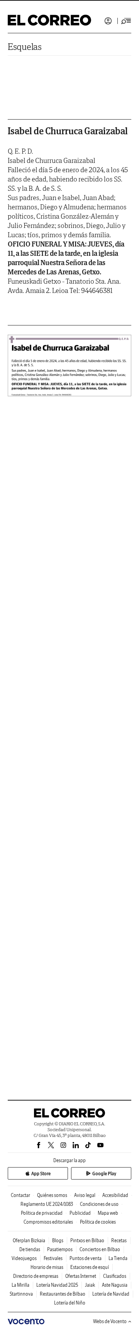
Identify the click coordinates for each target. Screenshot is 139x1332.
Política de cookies (98, 1222)
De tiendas (29, 1249)
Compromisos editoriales (48, 1222)
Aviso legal (84, 1195)
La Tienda (117, 1258)
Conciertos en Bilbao (100, 1249)
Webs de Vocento (110, 1321)
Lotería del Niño (69, 1303)
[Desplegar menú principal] (126, 21)
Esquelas (25, 47)
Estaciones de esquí (89, 1267)
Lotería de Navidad (110, 1294)
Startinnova (21, 1294)
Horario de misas (47, 1267)
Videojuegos (24, 1258)
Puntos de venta (86, 1258)
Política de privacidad (42, 1213)
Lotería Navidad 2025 (57, 1285)
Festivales (53, 1258)
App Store (41, 1173)
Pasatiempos (60, 1249)
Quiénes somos (52, 1195)
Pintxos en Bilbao (87, 1240)
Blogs (57, 1240)
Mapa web (108, 1213)
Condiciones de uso (99, 1204)
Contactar (20, 1195)
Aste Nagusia (114, 1285)
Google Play (104, 1173)
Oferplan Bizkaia (29, 1240)
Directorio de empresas (35, 1276)
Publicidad (80, 1213)
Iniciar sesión (108, 21)
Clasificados (114, 1276)
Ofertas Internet (80, 1276)
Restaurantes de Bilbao (62, 1294)
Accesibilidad (115, 1195)
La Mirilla (20, 1285)
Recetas (119, 1240)
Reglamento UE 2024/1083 (46, 1204)
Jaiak (90, 1285)
